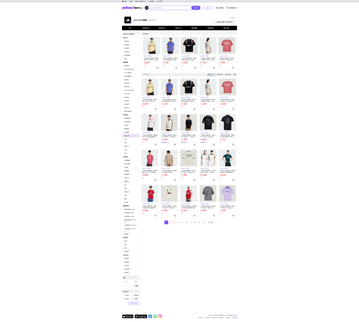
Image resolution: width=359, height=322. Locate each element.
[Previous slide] (144, 45)
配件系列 (227, 28)
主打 (130, 28)
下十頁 (210, 222)
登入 (208, 8)
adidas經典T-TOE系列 (224, 22)
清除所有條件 (134, 303)
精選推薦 (211, 28)
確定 (136, 286)
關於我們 (207, 317)
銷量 (235, 74)
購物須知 (214, 317)
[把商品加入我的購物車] (157, 67)
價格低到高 (220, 74)
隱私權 (228, 317)
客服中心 (200, 317)
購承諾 (233, 17)
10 (203, 222)
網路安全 (221, 317)
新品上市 (178, 28)
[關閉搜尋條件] (150, 8)
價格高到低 (228, 74)
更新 (235, 315)
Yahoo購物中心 (132, 8)
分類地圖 (234, 317)
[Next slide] (158, 45)
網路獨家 (194, 28)
